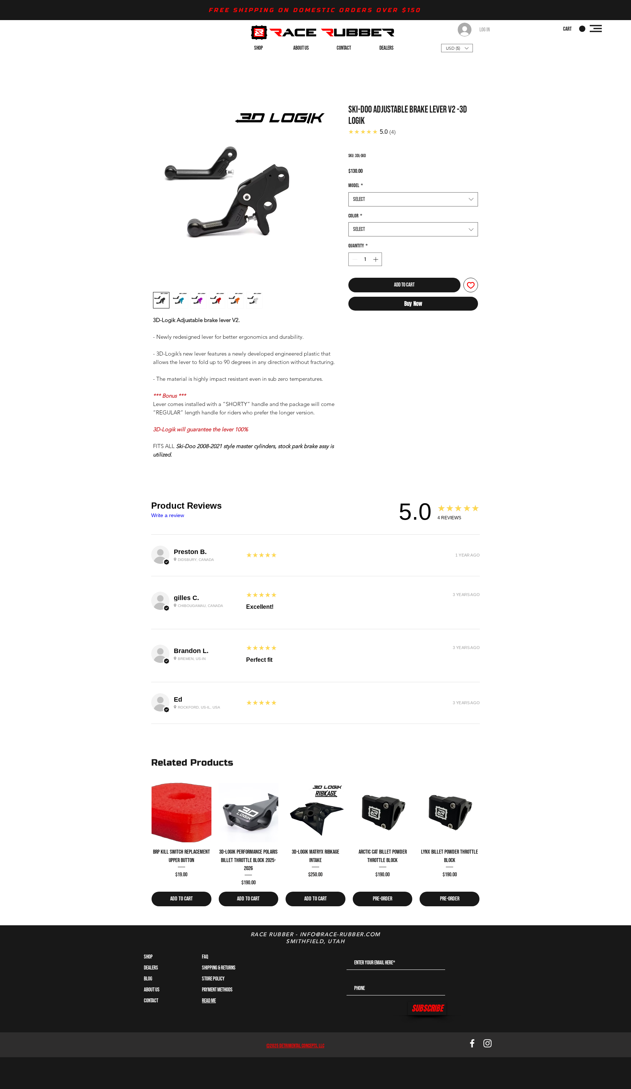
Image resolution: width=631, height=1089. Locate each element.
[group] (315, 844)
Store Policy (213, 978)
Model (355, 185)
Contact (151, 1000)
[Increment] (376, 259)
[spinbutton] (365, 259)
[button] (574, 29)
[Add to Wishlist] (470, 285)
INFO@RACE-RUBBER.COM (340, 934)
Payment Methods (217, 989)
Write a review (167, 515)
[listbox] (457, 48)
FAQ (205, 956)
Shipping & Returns (219, 967)
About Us (152, 989)
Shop (148, 956)
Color (355, 216)
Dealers (151, 967)
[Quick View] (181, 813)
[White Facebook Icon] (472, 1043)
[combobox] (413, 199)
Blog (148, 978)
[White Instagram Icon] (487, 1043)
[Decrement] (354, 259)
